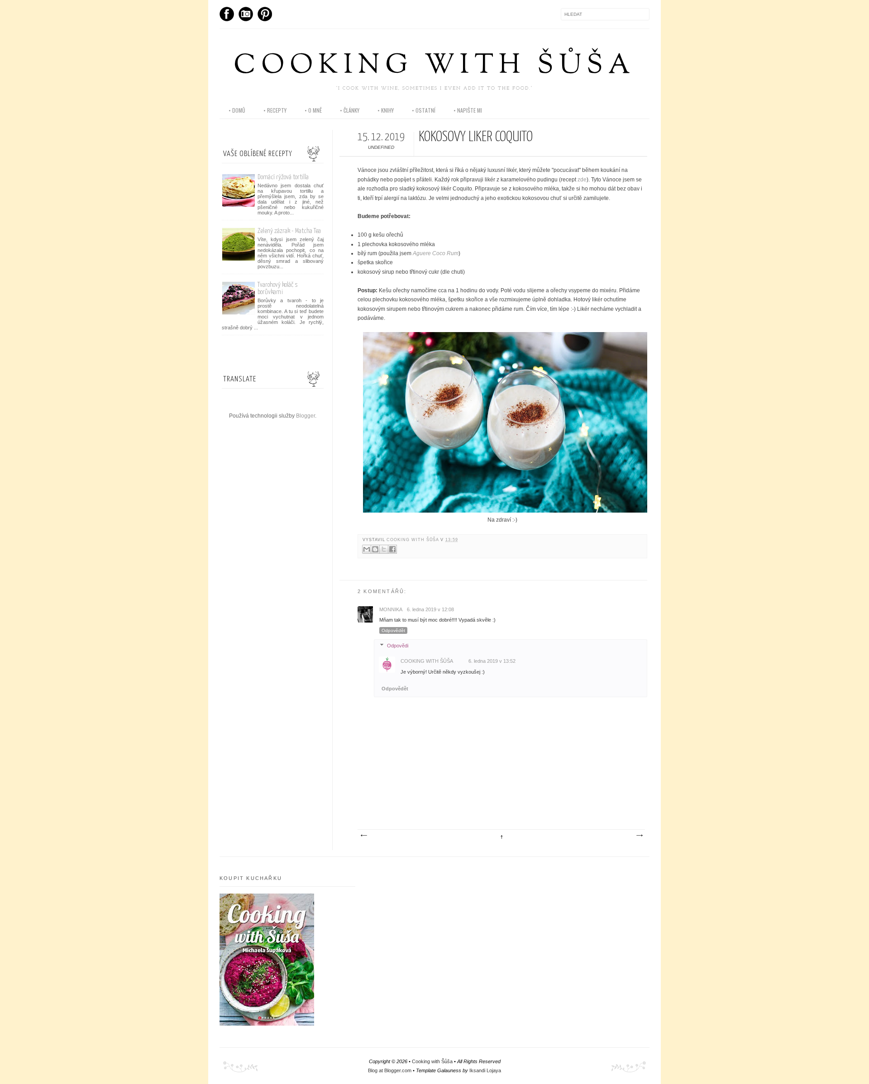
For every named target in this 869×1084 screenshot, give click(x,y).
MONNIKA (390, 609)
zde (582, 179)
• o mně (313, 110)
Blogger (305, 416)
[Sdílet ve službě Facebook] (392, 549)
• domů (237, 110)
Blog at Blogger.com (389, 1070)
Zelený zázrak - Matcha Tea (289, 231)
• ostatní (423, 110)
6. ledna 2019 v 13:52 (492, 661)
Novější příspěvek (363, 836)
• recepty (274, 110)
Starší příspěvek (639, 836)
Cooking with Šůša (434, 66)
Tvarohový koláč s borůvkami (278, 288)
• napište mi (468, 110)
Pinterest (265, 14)
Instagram (246, 14)
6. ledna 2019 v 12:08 (430, 609)
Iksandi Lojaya (485, 1070)
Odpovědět (393, 630)
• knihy (385, 110)
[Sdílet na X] (383, 549)
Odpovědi (397, 645)
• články (349, 110)
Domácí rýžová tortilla (283, 177)
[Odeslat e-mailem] (366, 549)
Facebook (227, 14)
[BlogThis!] (375, 549)
